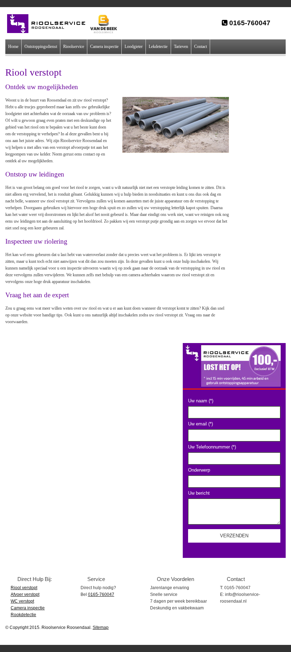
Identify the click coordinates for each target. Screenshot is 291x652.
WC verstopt (22, 601)
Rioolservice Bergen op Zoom (50, 23)
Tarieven (181, 46)
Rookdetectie (23, 614)
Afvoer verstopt (25, 594)
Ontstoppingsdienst (40, 46)
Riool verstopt (24, 587)
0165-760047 (248, 23)
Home (13, 46)
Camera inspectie (104, 46)
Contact (200, 46)
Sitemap (101, 627)
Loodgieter (134, 46)
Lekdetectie (158, 46)
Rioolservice (73, 46)
